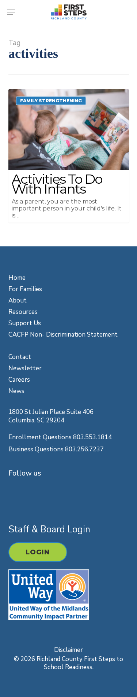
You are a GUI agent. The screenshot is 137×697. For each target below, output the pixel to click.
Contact (19, 357)
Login (38, 552)
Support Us (24, 323)
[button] (11, 12)
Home (17, 278)
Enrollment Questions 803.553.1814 (60, 437)
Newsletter (25, 368)
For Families (25, 289)
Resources (23, 312)
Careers (19, 379)
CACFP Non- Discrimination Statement (63, 334)
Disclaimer (68, 650)
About (17, 300)
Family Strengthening (51, 100)
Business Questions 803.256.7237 (56, 449)
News (16, 391)
